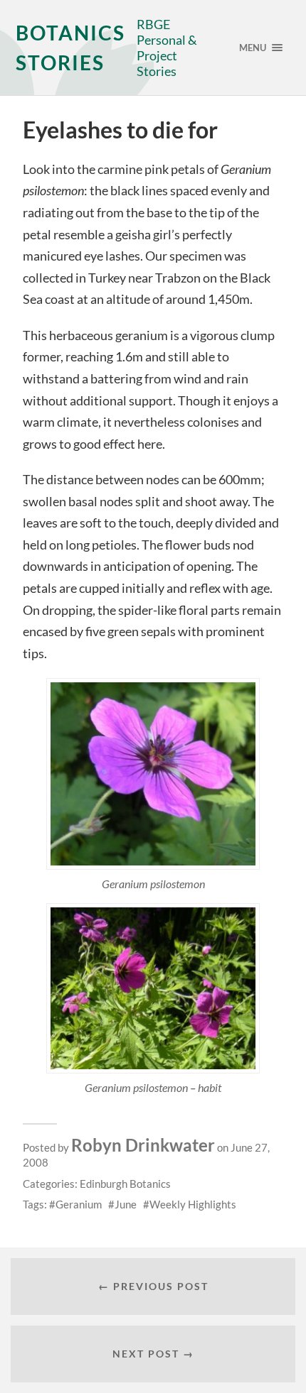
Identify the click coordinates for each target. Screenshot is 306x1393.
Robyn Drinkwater (143, 1145)
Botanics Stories (70, 48)
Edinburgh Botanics (125, 1183)
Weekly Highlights (192, 1204)
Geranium (79, 1204)
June (126, 1204)
